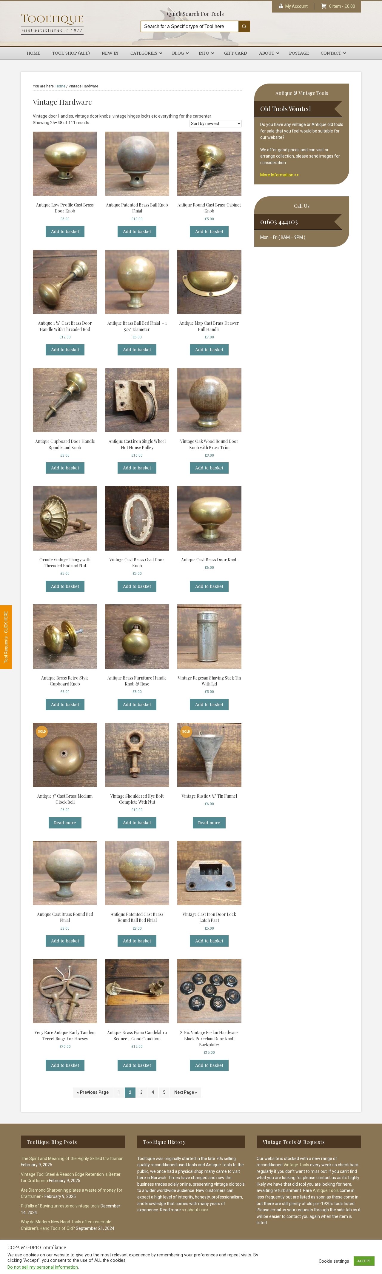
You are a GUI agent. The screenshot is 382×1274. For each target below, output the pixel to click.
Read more (65, 822)
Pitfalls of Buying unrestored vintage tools (60, 1206)
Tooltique (52, 19)
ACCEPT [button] (364, 1261)
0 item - (342, 6)
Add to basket (65, 231)
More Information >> (279, 174)
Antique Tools (326, 1190)
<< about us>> (195, 1209)
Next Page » (185, 1092)
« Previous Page (93, 1092)
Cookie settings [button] (334, 1261)
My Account (296, 6)
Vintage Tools (296, 1164)
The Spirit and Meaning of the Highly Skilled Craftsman (72, 1158)
